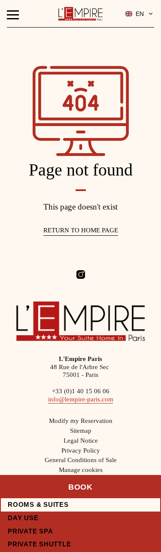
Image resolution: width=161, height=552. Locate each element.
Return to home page (80, 230)
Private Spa (30, 531)
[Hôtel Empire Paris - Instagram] (80, 274)
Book (80, 487)
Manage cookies (81, 469)
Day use (23, 517)
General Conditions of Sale (81, 459)
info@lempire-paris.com (80, 399)
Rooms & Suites (38, 504)
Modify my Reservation (80, 420)
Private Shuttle (39, 544)
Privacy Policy (80, 450)
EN (140, 13)
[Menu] (12, 15)
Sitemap (80, 430)
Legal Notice (81, 440)
